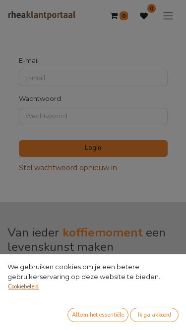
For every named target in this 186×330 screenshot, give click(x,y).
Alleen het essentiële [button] (98, 315)
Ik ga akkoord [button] (154, 315)
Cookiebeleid (23, 286)
